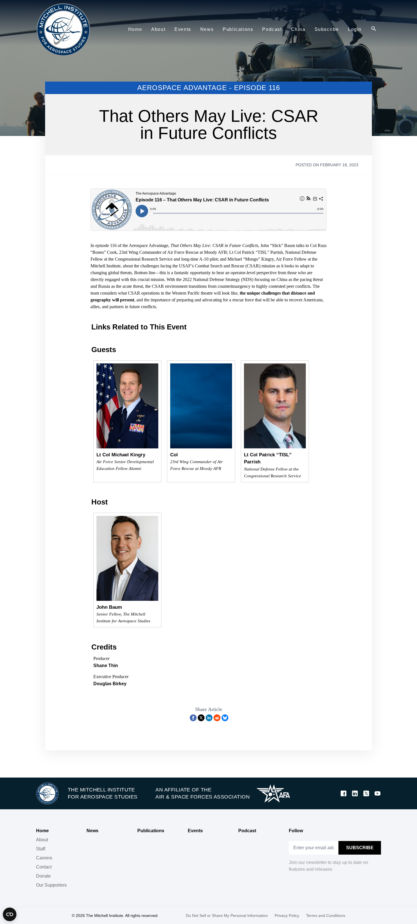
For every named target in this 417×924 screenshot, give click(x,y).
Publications (150, 830)
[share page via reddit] (217, 717)
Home (42, 830)
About (42, 839)
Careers (44, 857)
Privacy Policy (287, 915)
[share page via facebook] (193, 717)
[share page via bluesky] (225, 717)
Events (195, 830)
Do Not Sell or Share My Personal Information (227, 915)
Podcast (247, 830)
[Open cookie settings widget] (9, 914)
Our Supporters (51, 885)
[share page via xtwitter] (201, 717)
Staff (40, 848)
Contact (44, 867)
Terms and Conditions (325, 915)
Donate (43, 876)
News (92, 830)
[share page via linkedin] (209, 717)
